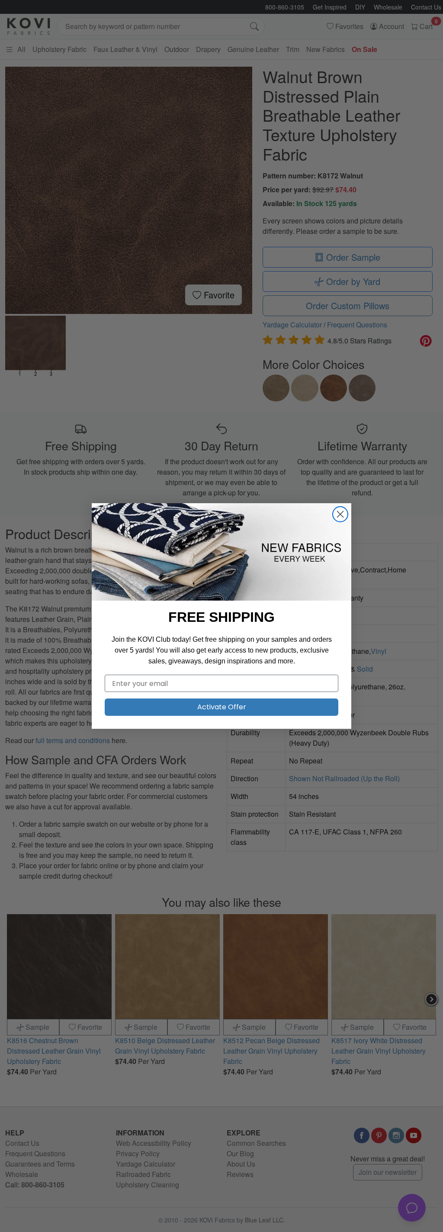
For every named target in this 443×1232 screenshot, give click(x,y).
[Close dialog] (340, 514)
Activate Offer (221, 707)
